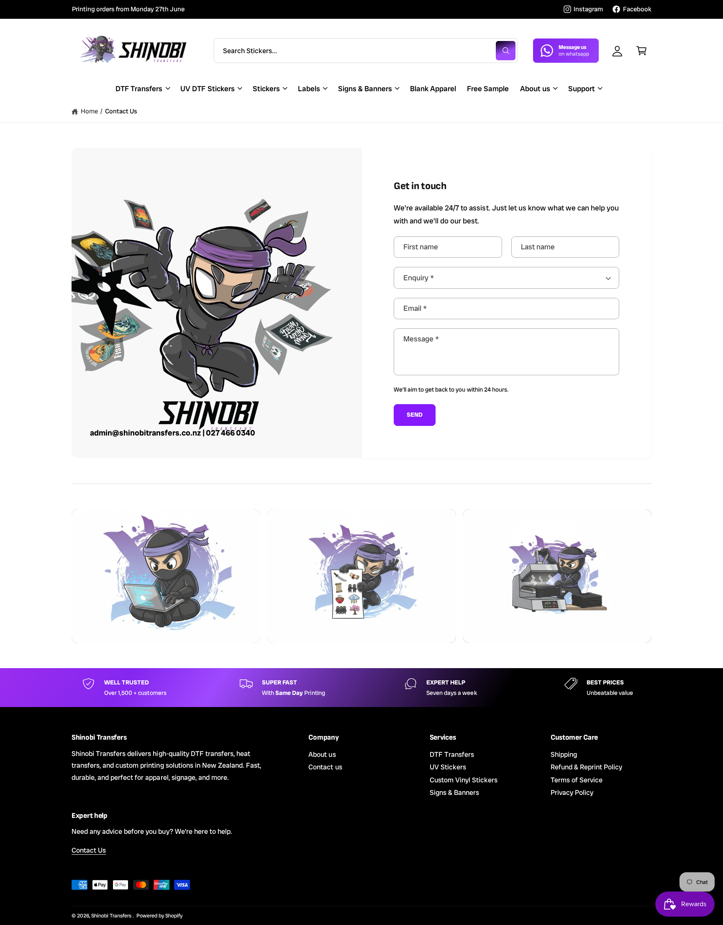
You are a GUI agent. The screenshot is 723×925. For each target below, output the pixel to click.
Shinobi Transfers (112, 915)
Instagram (588, 9)
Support (581, 88)
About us (535, 88)
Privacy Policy (572, 792)
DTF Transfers (138, 88)
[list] (361, 687)
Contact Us (121, 111)
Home (89, 111)
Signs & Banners (365, 88)
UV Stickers (448, 767)
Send (414, 414)
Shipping (564, 754)
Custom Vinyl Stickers (463, 780)
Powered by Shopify (159, 915)
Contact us (325, 767)
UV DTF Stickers (207, 88)
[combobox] (366, 50)
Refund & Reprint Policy (586, 767)
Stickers (266, 88)
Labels (309, 88)
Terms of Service (576, 780)
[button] (641, 50)
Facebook (637, 9)
